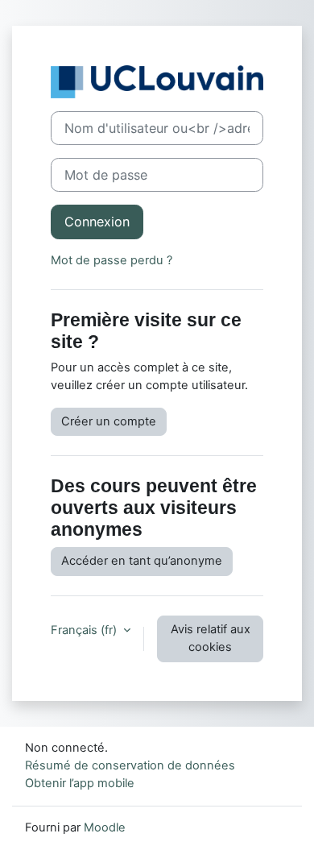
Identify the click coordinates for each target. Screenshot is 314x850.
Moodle (105, 827)
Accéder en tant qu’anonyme (141, 561)
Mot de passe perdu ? (111, 260)
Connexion (97, 222)
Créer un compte (108, 421)
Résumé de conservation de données (130, 765)
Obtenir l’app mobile (79, 783)
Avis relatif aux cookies (210, 638)
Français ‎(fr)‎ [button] (85, 630)
